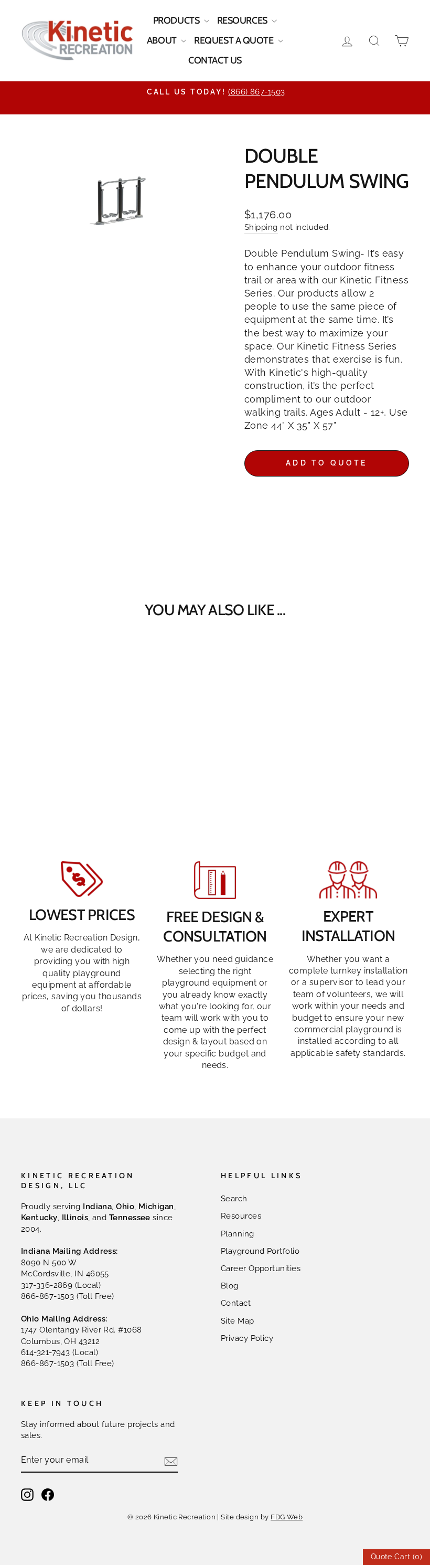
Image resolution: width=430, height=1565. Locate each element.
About (162, 40)
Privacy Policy (247, 1338)
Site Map (237, 1321)
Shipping (261, 227)
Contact (236, 1303)
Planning (237, 1234)
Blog (230, 1286)
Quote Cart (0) (396, 1556)
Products (177, 20)
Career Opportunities (260, 1268)
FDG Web (287, 1517)
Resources (243, 20)
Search (234, 1198)
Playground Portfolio (260, 1251)
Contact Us (215, 60)
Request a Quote (234, 40)
